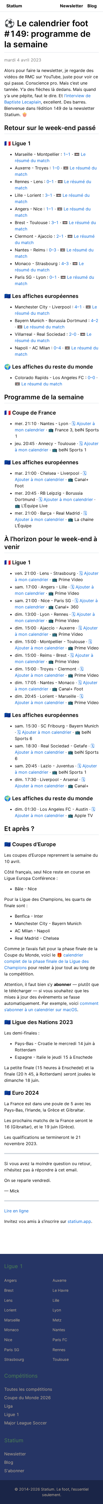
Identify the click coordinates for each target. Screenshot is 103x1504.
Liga (8, 1406)
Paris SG (11, 1349)
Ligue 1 (11, 1414)
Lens (8, 1300)
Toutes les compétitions (28, 1389)
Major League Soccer (25, 1422)
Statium (14, 5)
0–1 (50, 181)
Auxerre (59, 1280)
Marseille (12, 1320)
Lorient (10, 1310)
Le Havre (60, 1290)
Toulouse (61, 1359)
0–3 (52, 249)
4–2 (94, 320)
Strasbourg (14, 1359)
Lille (56, 1300)
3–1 (48, 195)
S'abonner (14, 1470)
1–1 (67, 154)
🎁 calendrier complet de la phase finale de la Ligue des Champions (46, 961)
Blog (92, 5)
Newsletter (71, 5)
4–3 (65, 263)
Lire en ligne (16, 1210)
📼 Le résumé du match (40, 326)
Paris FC (60, 1339)
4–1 (78, 306)
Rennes (59, 1349)
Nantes (59, 1329)
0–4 (57, 347)
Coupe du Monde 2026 (27, 1397)
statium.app (79, 1221)
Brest (8, 1290)
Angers (10, 1280)
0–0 (91, 377)
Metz (57, 1320)
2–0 (72, 334)
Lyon (57, 1310)
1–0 (55, 167)
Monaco (11, 1329)
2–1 (60, 236)
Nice (8, 1339)
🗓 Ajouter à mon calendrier (66, 499)
